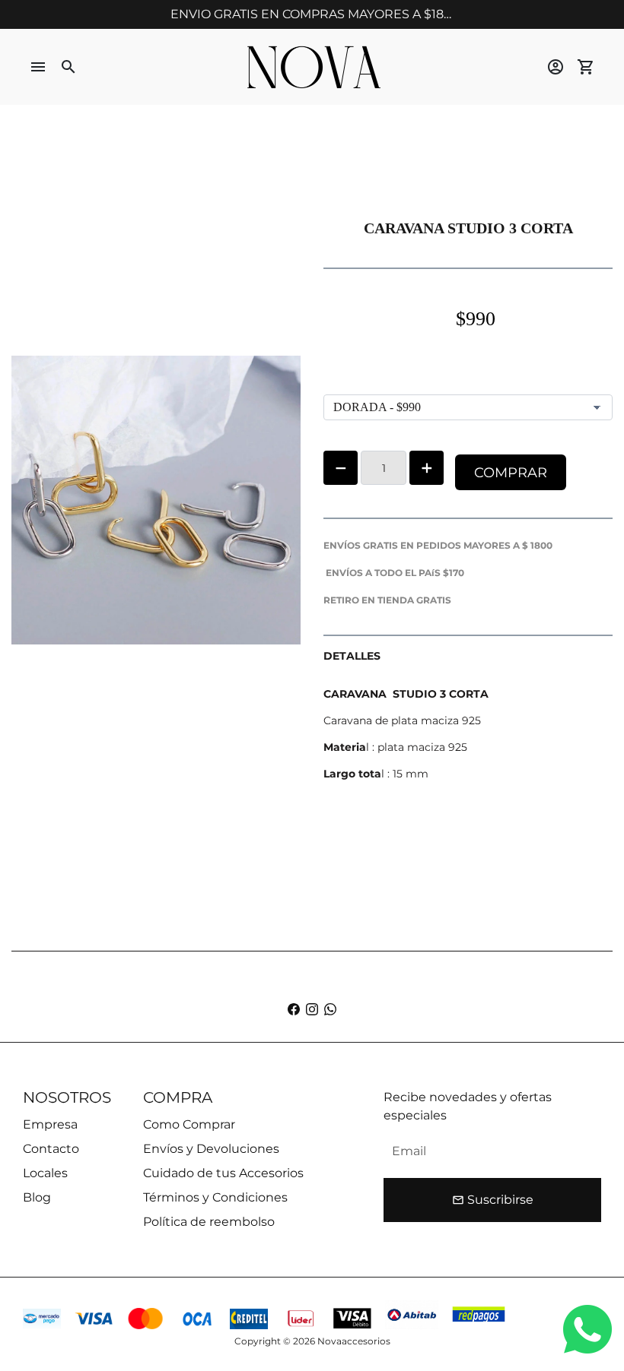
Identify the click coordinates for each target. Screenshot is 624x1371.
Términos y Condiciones (215, 1197)
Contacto (51, 1148)
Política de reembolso (209, 1221)
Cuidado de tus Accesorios (223, 1173)
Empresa (50, 1124)
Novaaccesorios (353, 1341)
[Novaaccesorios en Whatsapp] (330, 1009)
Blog (37, 1197)
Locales (45, 1173)
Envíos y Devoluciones (211, 1148)
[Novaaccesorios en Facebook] (294, 1009)
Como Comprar (189, 1124)
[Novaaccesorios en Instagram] (312, 1009)
